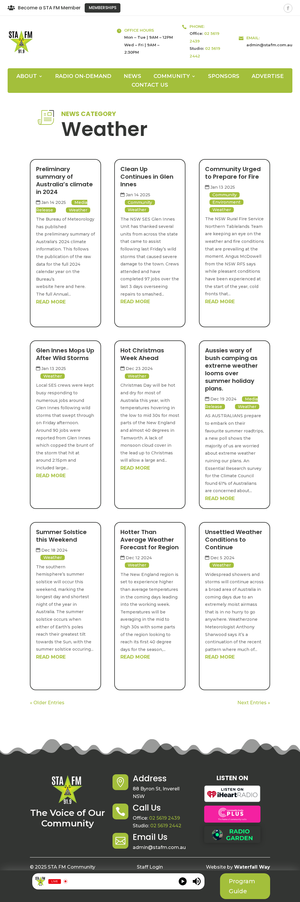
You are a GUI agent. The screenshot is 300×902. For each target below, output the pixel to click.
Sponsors (223, 76)
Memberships (102, 8)
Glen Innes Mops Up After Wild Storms (65, 354)
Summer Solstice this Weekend (61, 536)
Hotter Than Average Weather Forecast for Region (149, 539)
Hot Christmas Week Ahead (142, 354)
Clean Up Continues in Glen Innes (146, 176)
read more (51, 302)
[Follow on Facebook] (288, 8)
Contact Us (150, 85)
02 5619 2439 (164, 818)
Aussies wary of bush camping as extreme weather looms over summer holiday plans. (231, 369)
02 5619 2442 (165, 825)
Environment (226, 202)
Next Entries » (253, 702)
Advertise (268, 76)
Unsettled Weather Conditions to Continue (233, 539)
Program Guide (242, 886)
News (132, 76)
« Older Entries (47, 702)
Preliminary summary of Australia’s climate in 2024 (64, 180)
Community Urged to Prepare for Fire (233, 173)
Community (140, 202)
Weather (78, 210)
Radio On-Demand (83, 76)
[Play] (183, 881)
